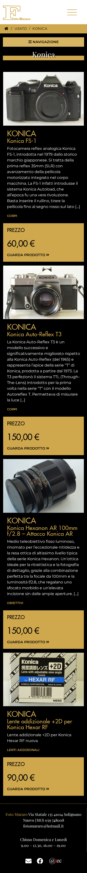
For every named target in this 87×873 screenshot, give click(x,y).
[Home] (6, 28)
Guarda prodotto (26, 255)
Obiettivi (15, 603)
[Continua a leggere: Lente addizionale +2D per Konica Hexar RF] (43, 679)
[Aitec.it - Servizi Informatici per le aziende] (55, 861)
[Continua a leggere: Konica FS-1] (43, 98)
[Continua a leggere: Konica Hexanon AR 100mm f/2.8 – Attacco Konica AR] (43, 486)
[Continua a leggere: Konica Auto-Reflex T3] (43, 292)
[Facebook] (40, 861)
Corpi (12, 216)
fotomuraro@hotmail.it (43, 825)
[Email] (28, 861)
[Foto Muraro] (24, 13)
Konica (21, 133)
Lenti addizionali (23, 750)
